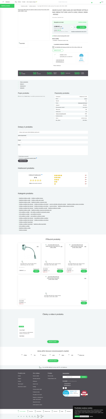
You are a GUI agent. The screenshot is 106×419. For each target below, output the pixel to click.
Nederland (69, 411)
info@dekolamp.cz (60, 61)
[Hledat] (83, 2)
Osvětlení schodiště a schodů (40, 208)
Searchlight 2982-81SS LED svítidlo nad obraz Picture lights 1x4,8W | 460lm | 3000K (76, 264)
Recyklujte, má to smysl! (37, 394)
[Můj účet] (95, 2)
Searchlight (22, 330)
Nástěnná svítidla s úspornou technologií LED (41, 210)
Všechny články (52, 341)
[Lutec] (53, 355)
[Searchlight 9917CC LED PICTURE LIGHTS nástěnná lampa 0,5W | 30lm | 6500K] (29, 253)
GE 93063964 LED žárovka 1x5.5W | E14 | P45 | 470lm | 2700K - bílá (68, 47)
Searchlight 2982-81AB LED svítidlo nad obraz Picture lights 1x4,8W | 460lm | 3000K (52, 296)
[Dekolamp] (7, 2)
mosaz (85, 98)
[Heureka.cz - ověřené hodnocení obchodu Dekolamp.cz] (81, 58)
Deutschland (39, 411)
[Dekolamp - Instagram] (66, 388)
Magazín (19, 378)
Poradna (19, 381)
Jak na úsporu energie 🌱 (31, 1)
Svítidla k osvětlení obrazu (37, 198)
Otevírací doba (50, 375)
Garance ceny (35, 383)
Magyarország (47, 411)
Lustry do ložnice (53, 206)
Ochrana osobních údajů (37, 389)
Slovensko (31, 411)
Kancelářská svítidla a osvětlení (41, 218)
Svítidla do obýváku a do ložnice (41, 204)
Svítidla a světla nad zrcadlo (37, 200)
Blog (16, 1)
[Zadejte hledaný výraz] (71, 2)
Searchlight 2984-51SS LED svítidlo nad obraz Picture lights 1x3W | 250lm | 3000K (52, 264)
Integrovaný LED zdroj (82, 103)
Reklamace (35, 381)
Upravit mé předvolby (84, 416)
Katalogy (34, 386)
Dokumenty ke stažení (22, 386)
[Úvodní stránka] (18, 6)
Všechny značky (53, 360)
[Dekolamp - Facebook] (63, 388)
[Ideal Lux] (43, 355)
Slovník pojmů (20, 383)
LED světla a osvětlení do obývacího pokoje (40, 212)
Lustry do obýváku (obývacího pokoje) (57, 204)
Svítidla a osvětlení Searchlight (26, 222)
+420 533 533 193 (60, 60)
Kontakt (23, 1)
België (62, 411)
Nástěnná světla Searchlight (40, 224)
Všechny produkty (23, 230)
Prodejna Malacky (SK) (52, 378)
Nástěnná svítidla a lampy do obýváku (75, 204)
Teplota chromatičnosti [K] (61, 113)
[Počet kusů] (72, 27)
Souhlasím (77, 416)
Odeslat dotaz (22, 160)
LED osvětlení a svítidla (24, 212)
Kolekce (19, 1)
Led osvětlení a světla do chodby (37, 216)
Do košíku (82, 27)
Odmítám (91, 416)
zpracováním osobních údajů (30, 158)
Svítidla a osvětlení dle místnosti (26, 204)
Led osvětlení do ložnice (35, 214)
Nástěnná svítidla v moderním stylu (39, 202)
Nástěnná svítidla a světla (24, 198)
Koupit (36, 271)
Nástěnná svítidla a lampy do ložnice (66, 206)
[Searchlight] (23, 44)
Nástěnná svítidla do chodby (54, 208)
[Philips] (25, 355)
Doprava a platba (36, 375)
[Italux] (62, 355)
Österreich (55, 411)
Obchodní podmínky (36, 378)
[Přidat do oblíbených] (29, 244)
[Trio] (34, 355)
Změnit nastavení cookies (37, 404)
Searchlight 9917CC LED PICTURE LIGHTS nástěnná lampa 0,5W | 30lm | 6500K (28, 264)
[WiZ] (72, 355)
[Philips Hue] (81, 355)
